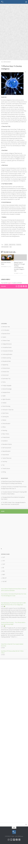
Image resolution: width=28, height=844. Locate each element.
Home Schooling (6, 406)
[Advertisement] (14, 18)
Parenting (4, 430)
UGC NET (4, 581)
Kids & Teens (5, 413)
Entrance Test (5, 371)
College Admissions (7, 344)
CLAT (3, 557)
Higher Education (6, 399)
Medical (4, 420)
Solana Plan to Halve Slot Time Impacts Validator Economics (12, 645)
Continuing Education (7, 354)
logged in (10, 282)
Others (4, 427)
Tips (10, 246)
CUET (3, 564)
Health (4, 396)
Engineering (5, 364)
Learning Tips (5, 416)
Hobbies (4, 402)
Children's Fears (6, 340)
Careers (4, 337)
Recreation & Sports (7, 444)
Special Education (6, 451)
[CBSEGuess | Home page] (2, 2)
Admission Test (6, 326)
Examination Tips (6, 378)
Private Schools (6, 437)
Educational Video (6, 361)
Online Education (6, 423)
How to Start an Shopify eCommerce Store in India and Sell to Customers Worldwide (13, 589)
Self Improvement (6, 62)
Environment (5, 375)
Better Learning (12, 244)
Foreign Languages (6, 385)
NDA (3, 571)
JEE (3, 567)
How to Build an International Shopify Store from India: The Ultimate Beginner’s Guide (13, 594)
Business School (6, 333)
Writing (4, 472)
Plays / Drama (5, 434)
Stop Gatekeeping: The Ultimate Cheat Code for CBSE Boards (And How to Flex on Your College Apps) (13, 603)
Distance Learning (6, 358)
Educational (19, 244)
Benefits (6, 244)
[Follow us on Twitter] (21, 286)
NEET (3, 574)
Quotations (5, 441)
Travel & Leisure (6, 468)
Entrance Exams (6, 368)
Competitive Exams (6, 347)
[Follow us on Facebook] (23, 286)
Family (4, 382)
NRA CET (4, 578)
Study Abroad (5, 454)
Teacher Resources (6, 458)
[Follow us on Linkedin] (26, 286)
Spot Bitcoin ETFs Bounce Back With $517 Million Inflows (12, 652)
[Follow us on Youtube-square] (19, 286)
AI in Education (5, 330)
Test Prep (4, 461)
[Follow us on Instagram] (16, 286)
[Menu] (26, 2)
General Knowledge (6, 389)
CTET (3, 560)
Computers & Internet (7, 351)
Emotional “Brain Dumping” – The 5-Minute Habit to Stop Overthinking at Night (13, 623)
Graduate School (6, 392)
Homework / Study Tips (7, 409)
